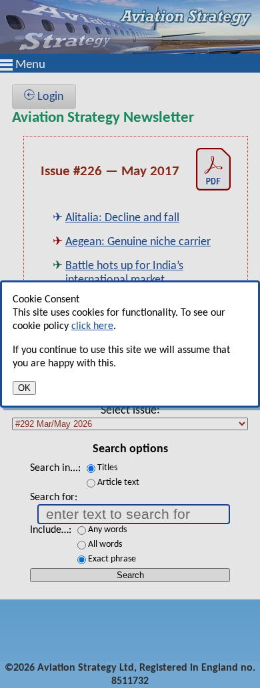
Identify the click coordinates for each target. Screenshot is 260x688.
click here (92, 326)
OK (24, 388)
